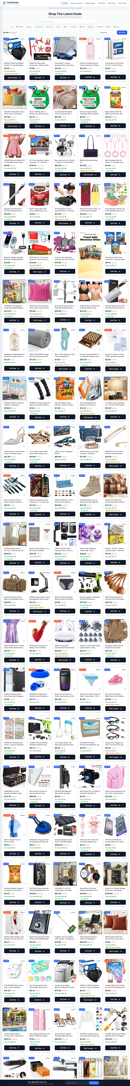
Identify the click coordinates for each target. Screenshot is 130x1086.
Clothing (20, 27)
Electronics (40, 27)
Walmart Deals (90, 3)
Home (30, 27)
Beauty (92, 27)
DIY (67, 27)
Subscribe (93, 1083)
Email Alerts (122, 3)
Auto (109, 27)
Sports (74, 27)
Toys (83, 27)
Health (101, 27)
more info (78, 8)
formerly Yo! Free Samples (12, 4)
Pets (59, 27)
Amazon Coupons (76, 3)
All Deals (65, 3)
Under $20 (101, 3)
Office (117, 27)
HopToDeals (13, 2)
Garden (50, 27)
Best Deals (111, 3)
